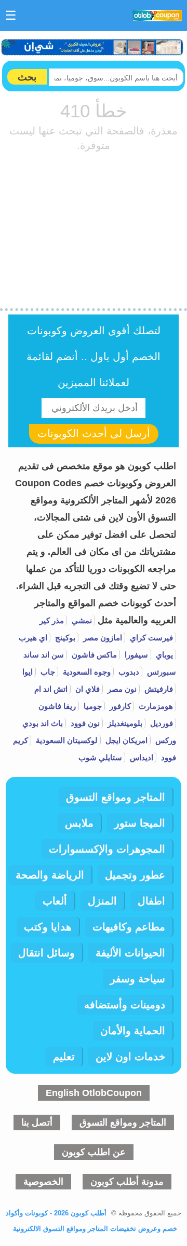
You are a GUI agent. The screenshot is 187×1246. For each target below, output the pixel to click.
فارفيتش (157, 688)
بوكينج (64, 637)
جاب (46, 671)
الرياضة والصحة (50, 875)
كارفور (119, 706)
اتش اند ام (51, 688)
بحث (27, 77)
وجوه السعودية (86, 671)
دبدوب (127, 671)
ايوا (27, 671)
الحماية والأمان (132, 1030)
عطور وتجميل (135, 875)
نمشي (81, 620)
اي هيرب (33, 637)
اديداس (140, 757)
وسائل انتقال (46, 953)
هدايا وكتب (48, 927)
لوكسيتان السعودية (66, 740)
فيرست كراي (150, 637)
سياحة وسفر (137, 978)
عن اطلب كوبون (94, 1152)
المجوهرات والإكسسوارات (107, 849)
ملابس (79, 823)
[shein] (92, 47)
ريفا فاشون (57, 706)
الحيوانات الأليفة (130, 953)
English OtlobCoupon (94, 1093)
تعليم (64, 1056)
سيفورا (135, 654)
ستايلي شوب (100, 757)
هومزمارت (155, 706)
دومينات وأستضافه (124, 1004)
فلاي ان (86, 688)
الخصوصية (43, 1181)
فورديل (160, 723)
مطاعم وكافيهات (128, 927)
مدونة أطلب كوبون (127, 1181)
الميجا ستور (139, 823)
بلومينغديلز (123, 723)
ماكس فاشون (93, 654)
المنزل (102, 901)
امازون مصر (101, 637)
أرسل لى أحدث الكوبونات (93, 433)
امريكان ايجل (125, 740)
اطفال (151, 901)
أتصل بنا (36, 1122)
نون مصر (121, 688)
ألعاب (55, 901)
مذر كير (51, 620)
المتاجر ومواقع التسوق (115, 797)
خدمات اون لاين (130, 1056)
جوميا (92, 706)
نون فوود (84, 723)
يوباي (163, 654)
